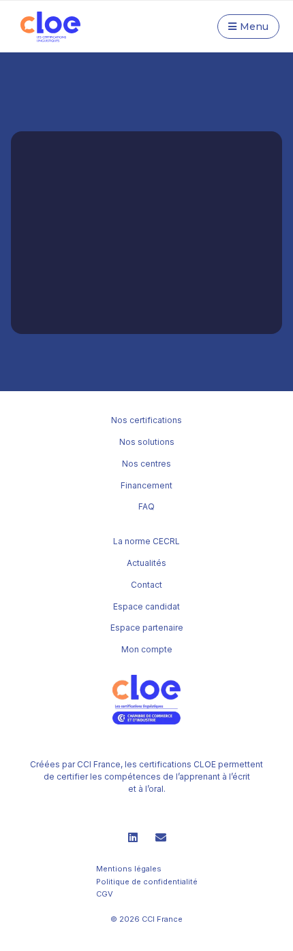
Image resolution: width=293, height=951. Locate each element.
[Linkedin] (133, 837)
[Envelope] (161, 837)
